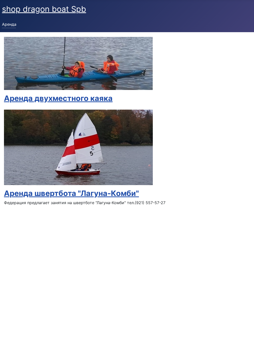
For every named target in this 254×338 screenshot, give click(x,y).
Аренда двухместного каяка (58, 98)
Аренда (9, 24)
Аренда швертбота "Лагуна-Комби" (71, 193)
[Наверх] (245, 329)
